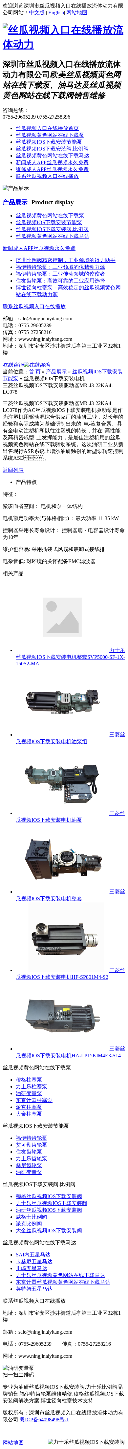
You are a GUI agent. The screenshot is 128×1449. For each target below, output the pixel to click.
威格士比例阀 (31, 1217)
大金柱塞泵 (29, 1114)
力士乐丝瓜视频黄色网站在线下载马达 (60, 1275)
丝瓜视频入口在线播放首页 (47, 128)
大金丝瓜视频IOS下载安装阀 (49, 1230)
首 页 (35, 371)
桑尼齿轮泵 (29, 1165)
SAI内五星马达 (33, 1254)
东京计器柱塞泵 (34, 1100)
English (56, 12)
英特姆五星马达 (34, 1289)
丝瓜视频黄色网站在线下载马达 (52, 155)
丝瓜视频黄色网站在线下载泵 (50, 135)
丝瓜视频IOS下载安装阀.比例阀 (52, 149)
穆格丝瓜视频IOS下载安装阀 (49, 1196)
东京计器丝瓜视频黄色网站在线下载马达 (63, 1282)
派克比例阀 (29, 1223)
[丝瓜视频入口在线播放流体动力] (64, 44)
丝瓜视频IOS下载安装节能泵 (49, 142)
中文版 (37, 12)
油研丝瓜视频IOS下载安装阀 (49, 1210)
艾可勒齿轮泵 (31, 1145)
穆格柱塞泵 (29, 1079)
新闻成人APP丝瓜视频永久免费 (52, 162)
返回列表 (13, 470)
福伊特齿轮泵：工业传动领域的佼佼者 (60, 274)
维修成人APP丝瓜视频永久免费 (52, 169)
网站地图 (76, 12)
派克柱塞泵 (29, 1107)
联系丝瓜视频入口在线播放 (47, 176)
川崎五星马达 (31, 1268)
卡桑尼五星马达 (34, 1261)
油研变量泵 (29, 1093)
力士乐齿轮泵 (31, 1158)
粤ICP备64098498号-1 (44, 1419)
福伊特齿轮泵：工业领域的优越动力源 (60, 267)
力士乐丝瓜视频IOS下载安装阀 (51, 1203)
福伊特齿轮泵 (31, 1138)
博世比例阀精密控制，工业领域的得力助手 (66, 260)
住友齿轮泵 (29, 1151)
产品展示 (15, 202)
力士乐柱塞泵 (31, 1086)
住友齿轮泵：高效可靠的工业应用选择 (60, 280)
